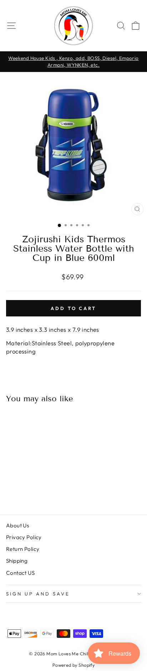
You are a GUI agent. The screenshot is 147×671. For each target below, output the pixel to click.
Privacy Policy (24, 537)
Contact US (20, 572)
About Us (17, 525)
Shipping (16, 560)
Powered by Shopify (73, 665)
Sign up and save (38, 594)
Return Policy (22, 549)
